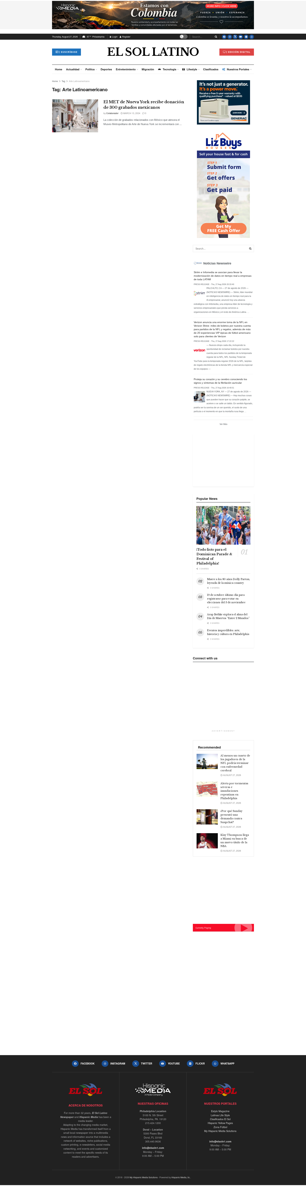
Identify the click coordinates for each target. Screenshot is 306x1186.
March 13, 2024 (131, 113)
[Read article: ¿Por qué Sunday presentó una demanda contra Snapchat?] (207, 816)
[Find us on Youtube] (240, 37)
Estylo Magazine (220, 1111)
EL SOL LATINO (153, 52)
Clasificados (210, 69)
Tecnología (169, 69)
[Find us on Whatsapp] (251, 37)
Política (90, 69)
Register (126, 36)
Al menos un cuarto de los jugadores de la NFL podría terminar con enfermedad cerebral (235, 763)
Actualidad (72, 69)
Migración (148, 69)
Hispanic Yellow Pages (220, 1123)
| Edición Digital (238, 52)
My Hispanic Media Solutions (220, 1131)
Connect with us (205, 658)
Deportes (106, 69)
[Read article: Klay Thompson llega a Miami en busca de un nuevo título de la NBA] (207, 840)
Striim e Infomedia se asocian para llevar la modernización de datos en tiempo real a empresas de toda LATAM (222, 276)
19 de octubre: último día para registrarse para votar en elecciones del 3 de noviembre (226, 598)
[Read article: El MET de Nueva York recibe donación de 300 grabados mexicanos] (75, 115)
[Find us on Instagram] (229, 37)
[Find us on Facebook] (224, 37)
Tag (63, 81)
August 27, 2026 (232, 774)
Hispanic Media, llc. (180, 1177)
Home (58, 69)
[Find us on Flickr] (246, 37)
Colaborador (112, 113)
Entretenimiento (126, 69)
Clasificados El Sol (220, 1119)
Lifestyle (192, 69)
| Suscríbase (68, 52)
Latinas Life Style (220, 1115)
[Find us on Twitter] (235, 37)
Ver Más (223, 424)
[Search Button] (215, 37)
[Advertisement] (223, 460)
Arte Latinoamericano (79, 81)
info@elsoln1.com (153, 1148)
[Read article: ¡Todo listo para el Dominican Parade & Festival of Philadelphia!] (223, 525)
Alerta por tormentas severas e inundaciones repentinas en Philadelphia (234, 791)
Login (115, 36)
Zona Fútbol (220, 1127)
